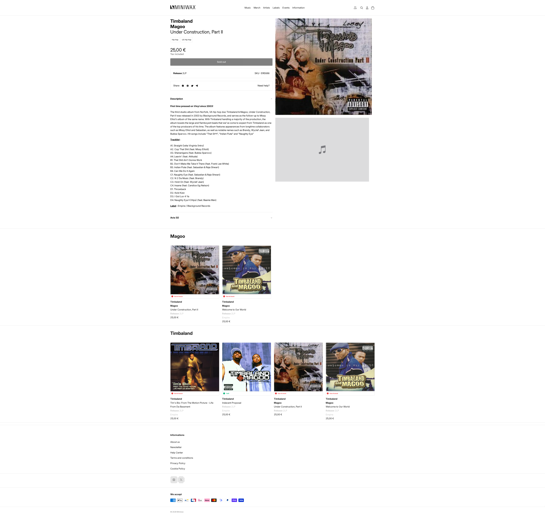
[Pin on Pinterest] (187, 86)
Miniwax (180, 512)
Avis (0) (174, 217)
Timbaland (181, 21)
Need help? (264, 85)
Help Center (176, 452)
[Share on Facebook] (183, 86)
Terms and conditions (181, 457)
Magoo (177, 26)
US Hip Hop (186, 40)
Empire (226, 317)
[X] (181, 479)
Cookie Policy (177, 468)
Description (176, 98)
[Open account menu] (367, 8)
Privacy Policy (177, 463)
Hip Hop (175, 40)
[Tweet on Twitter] (192, 86)
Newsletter (176, 447)
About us (175, 442)
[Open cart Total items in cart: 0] (373, 8)
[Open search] (362, 8)
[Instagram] (173, 479)
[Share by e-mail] (197, 86)
